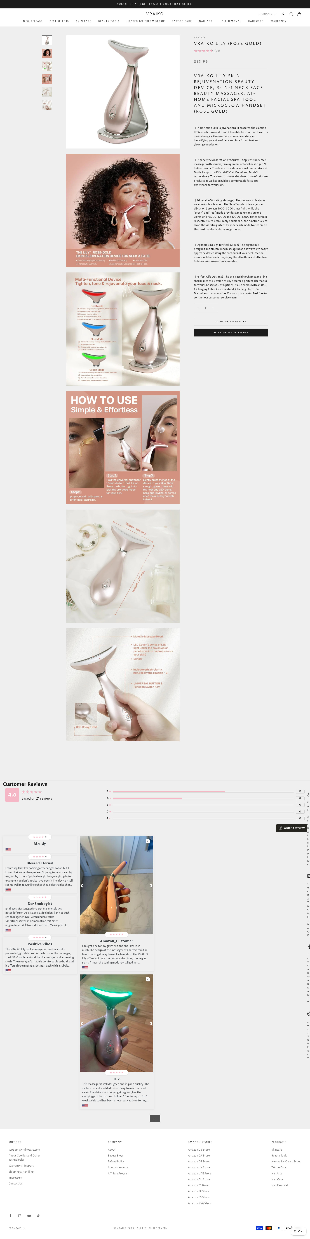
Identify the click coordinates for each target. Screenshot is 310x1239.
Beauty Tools (109, 21)
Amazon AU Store (199, 1179)
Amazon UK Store (199, 1167)
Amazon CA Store (199, 1155)
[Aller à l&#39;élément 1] (47, 40)
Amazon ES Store (198, 1197)
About (112, 1149)
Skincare (276, 1149)
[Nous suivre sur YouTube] (29, 1215)
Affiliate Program (118, 1173)
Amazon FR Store (198, 1191)
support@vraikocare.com (24, 1149)
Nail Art (205, 21)
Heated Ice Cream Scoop (146, 21)
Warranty (279, 21)
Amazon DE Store (199, 1161)
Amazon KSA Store (199, 1203)
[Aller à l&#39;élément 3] (47, 66)
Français (265, 14)
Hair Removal (230, 21)
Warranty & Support (21, 1165)
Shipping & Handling (21, 1172)
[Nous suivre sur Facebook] (10, 1215)
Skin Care (83, 21)
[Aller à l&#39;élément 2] (47, 53)
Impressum (15, 1177)
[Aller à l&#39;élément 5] (47, 92)
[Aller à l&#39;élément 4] (47, 79)
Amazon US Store (199, 1149)
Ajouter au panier (231, 321)
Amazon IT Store (198, 1185)
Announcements (118, 1167)
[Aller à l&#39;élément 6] (47, 105)
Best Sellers (59, 21)
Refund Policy (116, 1161)
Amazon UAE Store (199, 1173)
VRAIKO (199, 37)
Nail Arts (276, 1173)
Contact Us (16, 1183)
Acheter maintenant (231, 332)
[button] (81, 885)
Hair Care (255, 21)
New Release (33, 21)
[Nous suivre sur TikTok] (38, 1215)
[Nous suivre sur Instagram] (20, 1215)
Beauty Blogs (116, 1155)
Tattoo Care (182, 21)
